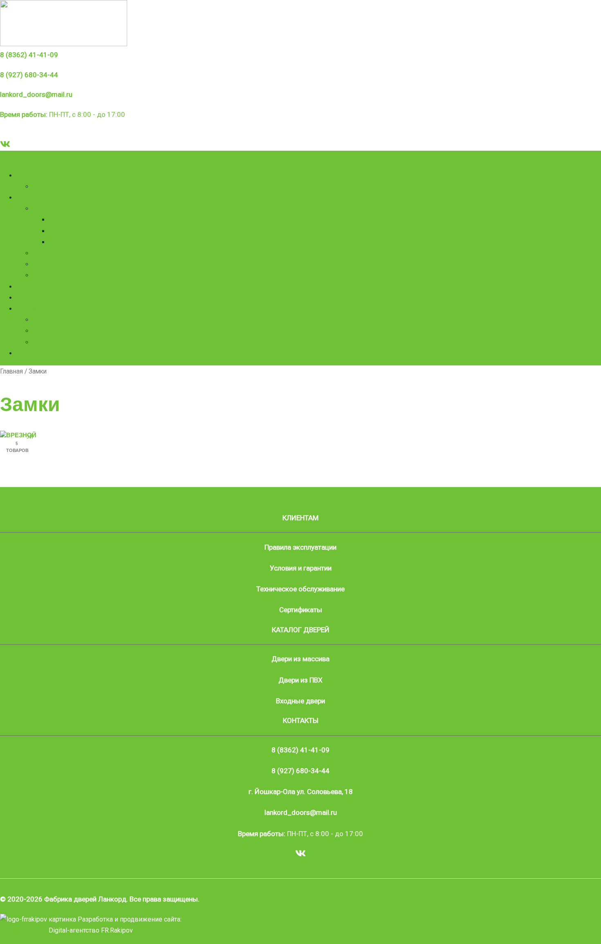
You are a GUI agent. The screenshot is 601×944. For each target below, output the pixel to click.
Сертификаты (300, 610)
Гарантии (47, 330)
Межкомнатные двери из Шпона (85, 263)
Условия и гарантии (301, 568)
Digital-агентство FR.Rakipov (91, 930)
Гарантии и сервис (45, 308)
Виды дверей (37, 297)
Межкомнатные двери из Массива (88, 252)
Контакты (31, 353)
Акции (42, 186)
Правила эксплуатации (69, 342)
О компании (35, 175)
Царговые (65, 219)
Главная (11, 371)
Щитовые (64, 230)
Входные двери (57, 275)
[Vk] (5, 147)
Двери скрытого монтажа (90, 241)
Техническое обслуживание (77, 319)
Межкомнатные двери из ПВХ (80, 208)
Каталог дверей (41, 197)
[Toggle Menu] (8, 158)
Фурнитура (33, 286)
